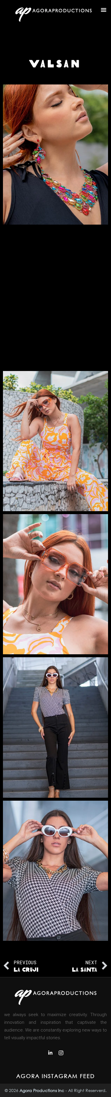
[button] (103, 9)
